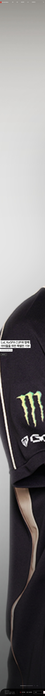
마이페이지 (33, 2)
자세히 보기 (3, 355)
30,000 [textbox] (36, 692)
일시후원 (30, 692)
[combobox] (38, 692)
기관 (12, 2)
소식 (28, 2)
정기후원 (23, 692)
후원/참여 (22, 2)
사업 (17, 2)
